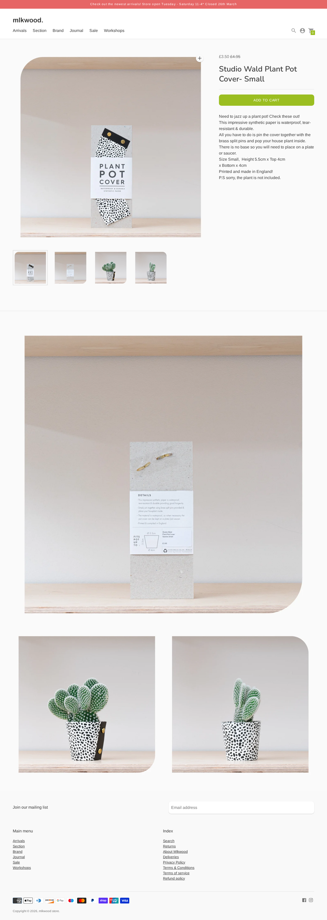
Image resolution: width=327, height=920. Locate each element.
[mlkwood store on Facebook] (304, 900)
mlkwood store (49, 911)
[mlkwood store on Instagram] (311, 900)
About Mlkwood (175, 852)
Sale (93, 30)
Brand (58, 30)
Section (39, 30)
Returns (169, 846)
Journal (76, 30)
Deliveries (171, 857)
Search (168, 841)
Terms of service (176, 873)
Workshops (114, 30)
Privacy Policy (174, 862)
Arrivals (20, 30)
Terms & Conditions (178, 868)
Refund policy (174, 878)
